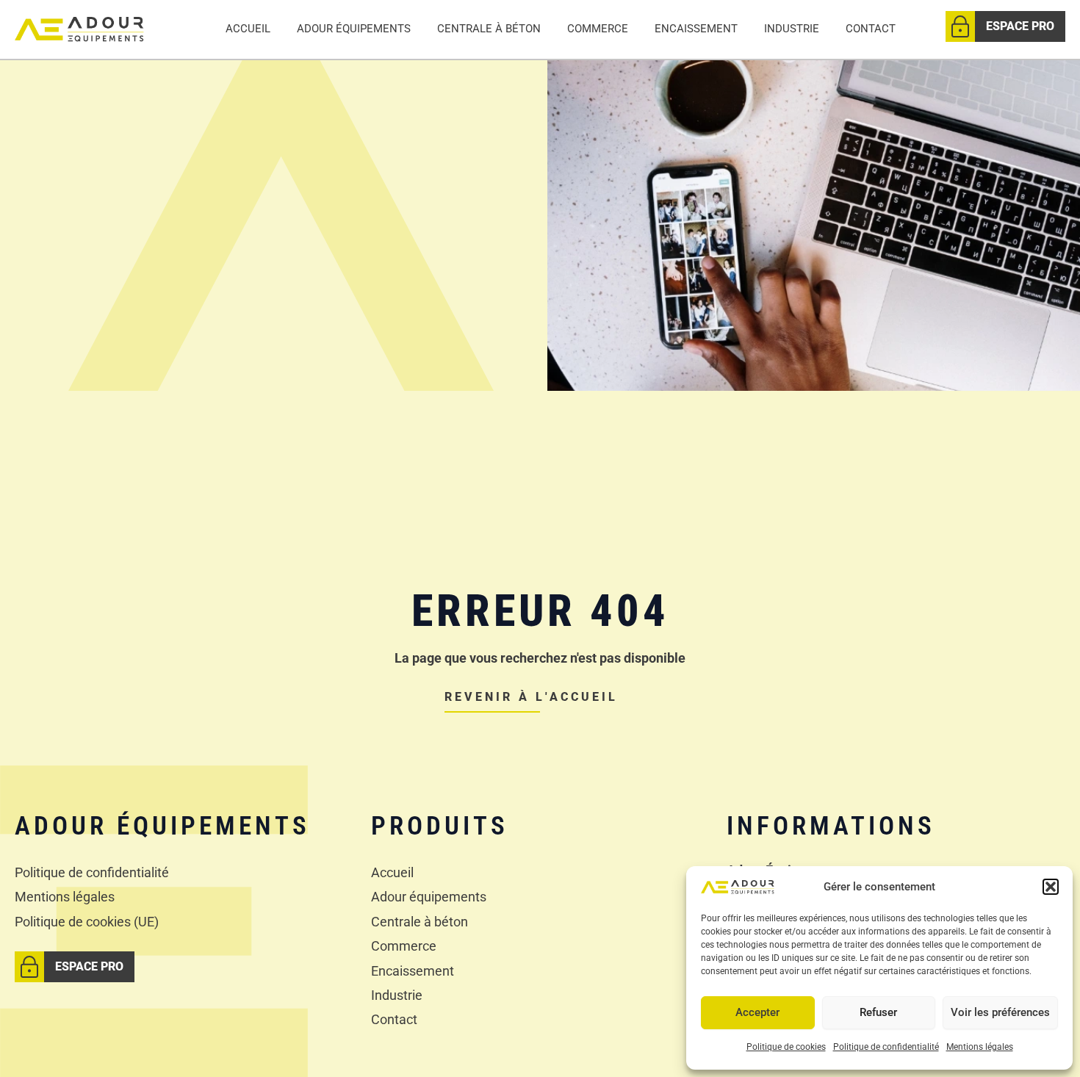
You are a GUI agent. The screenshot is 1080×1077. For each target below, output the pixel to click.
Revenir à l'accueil (531, 697)
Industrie (791, 28)
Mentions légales (979, 1047)
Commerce (597, 28)
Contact (871, 28)
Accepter (757, 1012)
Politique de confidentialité (886, 1047)
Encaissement (696, 28)
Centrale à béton (489, 28)
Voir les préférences (1000, 1012)
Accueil (248, 28)
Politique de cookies (786, 1047)
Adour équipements (354, 28)
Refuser (878, 1012)
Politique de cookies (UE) (87, 921)
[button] (1050, 886)
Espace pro (1020, 26)
